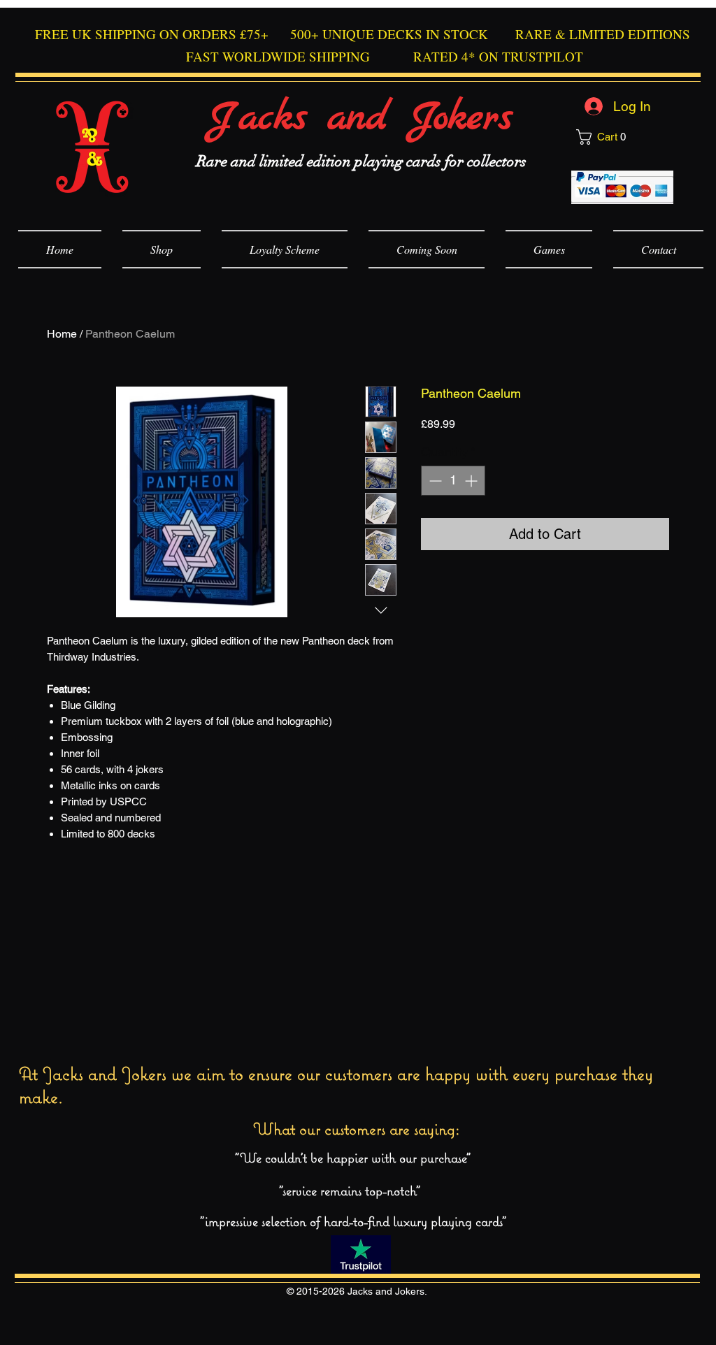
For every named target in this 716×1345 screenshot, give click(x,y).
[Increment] (472, 480)
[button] (624, 137)
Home (62, 333)
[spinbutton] (453, 480)
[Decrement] (434, 480)
